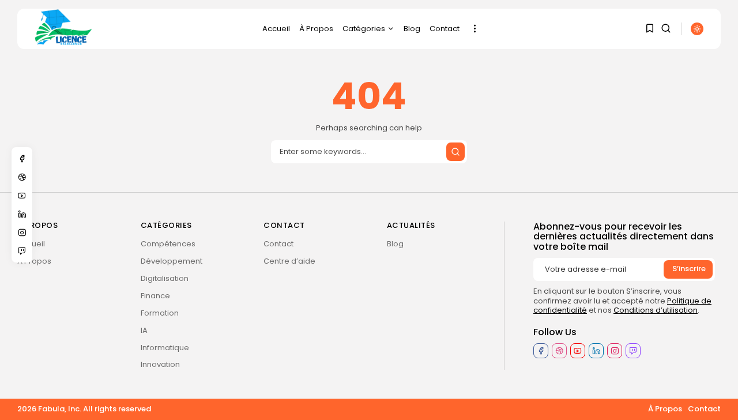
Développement (171, 261)
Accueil (276, 28)
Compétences (168, 243)
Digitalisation (165, 278)
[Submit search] (455, 151)
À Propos (316, 28)
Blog (412, 28)
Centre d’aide (289, 261)
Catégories (363, 28)
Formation (160, 313)
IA (144, 330)
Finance (155, 295)
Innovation (160, 364)
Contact (445, 28)
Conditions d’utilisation (655, 310)
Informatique (165, 347)
